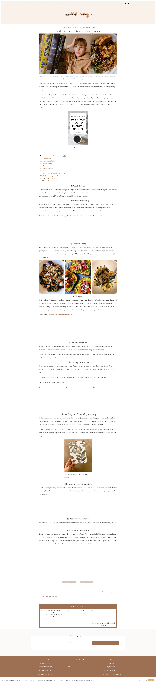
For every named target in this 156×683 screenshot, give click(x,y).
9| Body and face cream (48, 178)
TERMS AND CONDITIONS (111, 674)
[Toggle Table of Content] (63, 155)
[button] (131, 3)
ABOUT (111, 663)
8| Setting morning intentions (50, 176)
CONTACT (111, 667)
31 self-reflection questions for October (52, 616)
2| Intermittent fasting (48, 161)
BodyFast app (61, 216)
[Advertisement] (78, 230)
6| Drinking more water (48, 171)
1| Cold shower (46, 158)
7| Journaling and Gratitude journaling (53, 173)
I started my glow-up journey (86, 83)
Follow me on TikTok (86, 582)
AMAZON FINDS (45, 674)
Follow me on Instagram (69, 582)
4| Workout (45, 166)
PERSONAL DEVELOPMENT (83, 27)
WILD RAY (78, 14)
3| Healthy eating (46, 163)
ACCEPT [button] (151, 680)
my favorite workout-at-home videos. (59, 314)
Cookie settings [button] (143, 680)
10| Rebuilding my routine (50, 181)
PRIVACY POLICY (111, 671)
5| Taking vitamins (47, 168)
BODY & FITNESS (62, 27)
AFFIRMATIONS (45, 667)
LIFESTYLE (71, 27)
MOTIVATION (45, 671)
